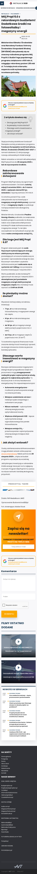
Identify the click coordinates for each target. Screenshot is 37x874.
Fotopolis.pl (4, 841)
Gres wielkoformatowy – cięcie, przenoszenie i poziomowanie (20, 696)
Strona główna (6, 756)
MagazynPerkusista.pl (8, 811)
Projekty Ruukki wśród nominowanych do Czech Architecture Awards (18, 714)
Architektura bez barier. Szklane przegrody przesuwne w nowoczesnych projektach (20, 724)
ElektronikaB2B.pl (6, 822)
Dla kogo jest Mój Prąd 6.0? (17, 122)
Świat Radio (5, 832)
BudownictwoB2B (14, 693)
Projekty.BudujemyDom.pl (9, 788)
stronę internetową (9, 454)
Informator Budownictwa (9, 793)
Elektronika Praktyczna (8, 827)
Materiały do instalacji (8, 8)
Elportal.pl (4, 830)
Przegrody (4, 759)
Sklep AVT (20, 871)
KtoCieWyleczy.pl (6, 850)
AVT (10, 871)
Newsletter (4, 771)
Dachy (3, 761)
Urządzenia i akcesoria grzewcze (26, 8)
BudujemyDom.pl (6, 785)
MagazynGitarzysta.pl (8, 809)
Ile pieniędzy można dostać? (18, 125)
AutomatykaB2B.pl (7, 825)
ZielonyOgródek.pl (7, 795)
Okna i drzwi (5, 764)
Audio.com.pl (5, 806)
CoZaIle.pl (4, 790)
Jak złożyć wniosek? (15, 134)
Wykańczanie (5, 768)
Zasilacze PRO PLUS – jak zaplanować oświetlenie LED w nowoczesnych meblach (19, 734)
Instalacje (4, 766)
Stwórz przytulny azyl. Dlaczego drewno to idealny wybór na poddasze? (20, 705)
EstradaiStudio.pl (6, 813)
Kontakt (3, 773)
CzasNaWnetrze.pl (7, 797)
